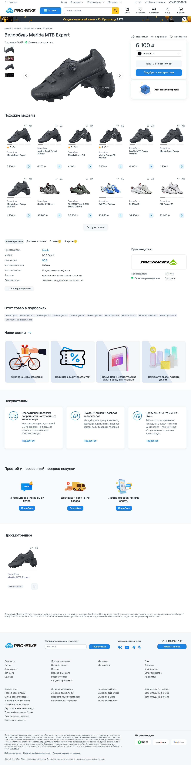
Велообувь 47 (129, 315)
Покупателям (94, 2)
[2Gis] (143, 742)
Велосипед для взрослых (64, 700)
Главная (7, 28)
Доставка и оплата (60, 661)
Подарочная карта (60, 673)
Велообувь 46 (112, 315)
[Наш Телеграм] (133, 646)
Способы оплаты (59, 665)
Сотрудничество (153, 673)
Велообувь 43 (60, 315)
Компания (75, 2)
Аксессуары (10, 669)
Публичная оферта (12, 753)
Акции (64, 2)
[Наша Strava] (139, 646)
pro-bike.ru (14, 749)
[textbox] (159, 53)
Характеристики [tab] (14, 241)
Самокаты (9, 661)
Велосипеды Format (108, 700)
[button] (95, 19)
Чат (140, 2)
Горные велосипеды (14, 693)
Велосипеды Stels (107, 689)
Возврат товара (59, 676)
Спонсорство (151, 669)
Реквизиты (150, 676)
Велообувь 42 (43, 315)
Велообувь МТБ (168, 315)
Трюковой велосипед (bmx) (18, 712)
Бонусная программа (62, 680)
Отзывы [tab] (55, 241)
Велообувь (29, 28)
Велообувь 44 (77, 315)
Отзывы (55, 669)
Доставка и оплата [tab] (36, 241)
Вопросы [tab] (70, 241)
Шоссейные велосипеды (17, 700)
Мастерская (104, 665)
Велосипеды (10, 689)
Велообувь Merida (148, 315)
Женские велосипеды (62, 693)
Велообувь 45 (95, 315)
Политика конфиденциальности (36, 753)
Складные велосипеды (16, 696)
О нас (147, 661)
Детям (7, 665)
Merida (45, 250)
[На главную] (20, 10)
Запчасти (9, 673)
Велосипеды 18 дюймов (156, 693)
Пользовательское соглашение (66, 753)
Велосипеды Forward (108, 693)
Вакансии (149, 665)
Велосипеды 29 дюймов (156, 689)
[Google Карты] (179, 742)
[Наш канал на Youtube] (127, 646)
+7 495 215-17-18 (178, 2)
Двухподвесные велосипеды (19, 708)
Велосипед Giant (106, 696)
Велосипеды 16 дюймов (156, 696)
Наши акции (15, 332)
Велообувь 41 (26, 315)
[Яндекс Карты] (161, 742)
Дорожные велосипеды (16, 716)
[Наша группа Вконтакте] (119, 646)
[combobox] (159, 53)
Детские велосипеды (62, 689)
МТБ (44, 260)
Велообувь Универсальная (19, 320)
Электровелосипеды (15, 720)
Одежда (17, 28)
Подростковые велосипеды (65, 696)
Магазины (113, 2)
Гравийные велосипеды (16, 704)
